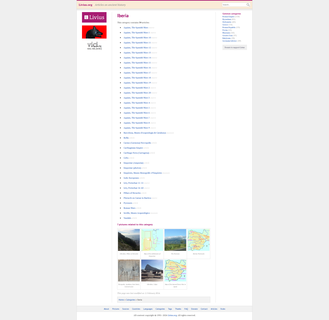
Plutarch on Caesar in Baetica (137, 197)
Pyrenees (128, 203)
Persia (224, 30)
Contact (204, 309)
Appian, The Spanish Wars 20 (137, 92)
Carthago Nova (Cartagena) (136, 152)
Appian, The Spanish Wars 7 (137, 117)
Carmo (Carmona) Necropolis (137, 142)
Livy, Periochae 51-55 (133, 182)
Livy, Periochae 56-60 (133, 187)
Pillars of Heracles (132, 192)
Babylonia (226, 38)
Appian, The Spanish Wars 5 (137, 107)
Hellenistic (226, 22)
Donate (194, 309)
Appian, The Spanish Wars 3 (137, 97)
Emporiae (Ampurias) (133, 162)
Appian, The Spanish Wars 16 (137, 67)
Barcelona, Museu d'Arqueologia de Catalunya (145, 132)
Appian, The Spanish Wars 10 (137, 37)
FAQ (186, 309)
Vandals (127, 218)
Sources (125, 309)
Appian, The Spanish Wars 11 (137, 42)
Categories (130, 299)
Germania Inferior (229, 41)
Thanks (178, 309)
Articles (214, 309)
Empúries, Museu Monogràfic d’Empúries (143, 172)
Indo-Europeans (131, 177)
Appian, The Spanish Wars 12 (137, 47)
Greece (225, 24)
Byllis (126, 137)
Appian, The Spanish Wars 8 (137, 122)
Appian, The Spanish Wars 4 (137, 102)
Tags (170, 309)
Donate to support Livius (235, 47)
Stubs (222, 309)
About (106, 309)
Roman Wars (129, 208)
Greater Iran (227, 35)
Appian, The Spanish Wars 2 (137, 87)
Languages (148, 309)
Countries (136, 309)
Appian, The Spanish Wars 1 (137, 32)
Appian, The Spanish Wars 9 (137, 127)
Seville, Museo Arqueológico (137, 213)
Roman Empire (228, 16)
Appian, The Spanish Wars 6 (137, 112)
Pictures (115, 309)
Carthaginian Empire (133, 147)
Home (121, 299)
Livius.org (85, 5)
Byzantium (226, 19)
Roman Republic (229, 27)
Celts (126, 157)
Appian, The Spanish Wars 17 (137, 72)
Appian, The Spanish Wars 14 (137, 57)
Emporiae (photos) (132, 167)
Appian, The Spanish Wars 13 (137, 52)
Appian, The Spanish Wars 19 (137, 82)
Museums (226, 32)
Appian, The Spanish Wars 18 (137, 77)
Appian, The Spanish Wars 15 (137, 62)
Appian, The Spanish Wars (136, 27)
